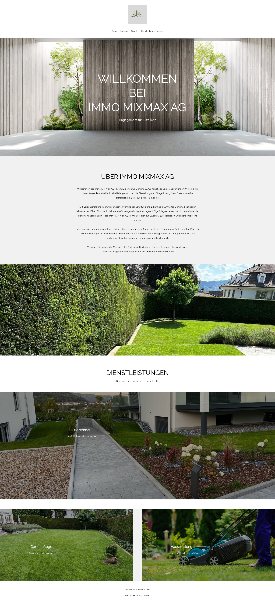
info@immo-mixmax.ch (137, 589)
